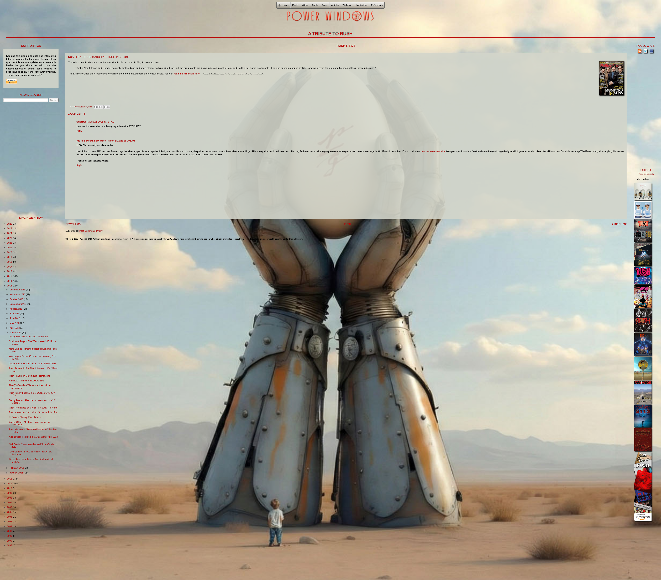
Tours (325, 5)
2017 (10, 266)
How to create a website (433, 151)
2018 (10, 262)
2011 (10, 483)
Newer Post (73, 224)
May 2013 (15, 323)
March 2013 (16, 332)
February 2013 (17, 468)
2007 (10, 502)
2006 (10, 507)
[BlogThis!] (98, 107)
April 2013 (15, 328)
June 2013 (15, 318)
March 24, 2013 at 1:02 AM (121, 140)
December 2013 (18, 289)
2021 (10, 247)
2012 (10, 478)
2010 (10, 488)
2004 (10, 517)
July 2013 (15, 313)
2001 (10, 531)
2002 (10, 526)
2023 (10, 238)
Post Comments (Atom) (91, 231)
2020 (10, 252)
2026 (10, 224)
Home (347, 224)
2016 (10, 271)
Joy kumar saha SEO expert (91, 140)
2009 (10, 493)
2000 (10, 536)
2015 (10, 276)
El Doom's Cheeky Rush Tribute (25, 417)
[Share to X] (102, 107)
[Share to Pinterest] (108, 107)
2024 (10, 233)
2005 (10, 512)
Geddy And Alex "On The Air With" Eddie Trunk (32, 363)
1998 (10, 545)
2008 (10, 498)
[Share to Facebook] (105, 107)
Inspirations (362, 5)
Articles (335, 5)
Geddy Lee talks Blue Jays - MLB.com (28, 336)
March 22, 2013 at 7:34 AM (100, 121)
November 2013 (18, 294)
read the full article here (187, 73)
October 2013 (17, 299)
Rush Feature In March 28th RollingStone (29, 376)
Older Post (619, 224)
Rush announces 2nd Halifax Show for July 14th (33, 412)
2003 (10, 521)
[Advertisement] (29, 158)
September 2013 (18, 304)
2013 (10, 285)
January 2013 (17, 472)
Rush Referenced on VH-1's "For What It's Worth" (33, 407)
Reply (79, 130)
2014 (10, 281)
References (377, 5)
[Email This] (95, 107)
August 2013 (16, 308)
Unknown (81, 121)
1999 (10, 540)
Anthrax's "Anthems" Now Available (26, 380)
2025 (10, 228)
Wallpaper (347, 5)
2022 (10, 242)
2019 (10, 257)
